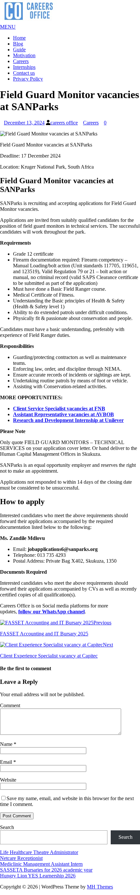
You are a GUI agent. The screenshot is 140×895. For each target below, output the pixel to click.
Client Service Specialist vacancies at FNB (59, 408)
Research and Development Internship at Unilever (68, 420)
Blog (18, 43)
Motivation (24, 55)
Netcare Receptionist (21, 858)
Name (7, 744)
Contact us (24, 73)
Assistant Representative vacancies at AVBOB (63, 414)
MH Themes (100, 886)
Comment (10, 705)
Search (7, 827)
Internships (24, 67)
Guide (19, 49)
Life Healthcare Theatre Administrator (39, 852)
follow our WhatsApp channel (51, 611)
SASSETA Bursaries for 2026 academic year (46, 870)
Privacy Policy (28, 79)
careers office (64, 122)
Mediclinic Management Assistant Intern (41, 864)
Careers (21, 61)
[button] (8, 27)
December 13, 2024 (24, 122)
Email (6, 762)
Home (19, 38)
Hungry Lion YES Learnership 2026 (38, 875)
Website (8, 780)
